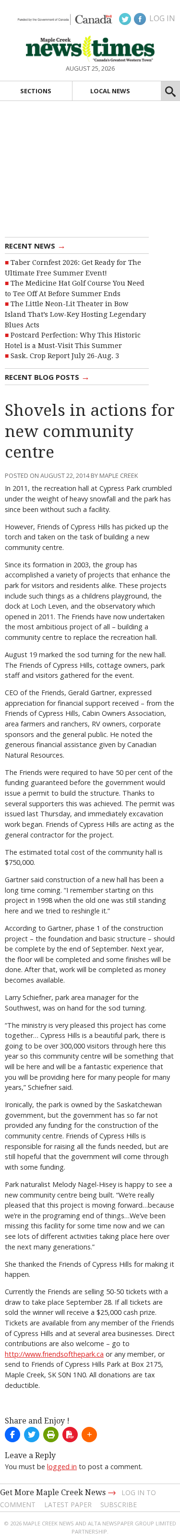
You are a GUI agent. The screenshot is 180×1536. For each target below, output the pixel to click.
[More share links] (89, 1434)
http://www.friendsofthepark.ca (54, 1354)
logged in (62, 1466)
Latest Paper (68, 1504)
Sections (35, 91)
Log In (162, 18)
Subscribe (118, 1504)
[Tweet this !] (31, 1434)
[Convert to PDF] (70, 1434)
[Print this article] (51, 1434)
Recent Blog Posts (47, 376)
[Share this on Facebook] (12, 1434)
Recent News (35, 245)
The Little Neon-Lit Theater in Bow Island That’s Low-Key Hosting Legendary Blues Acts (75, 314)
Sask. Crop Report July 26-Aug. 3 (65, 356)
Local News (110, 91)
